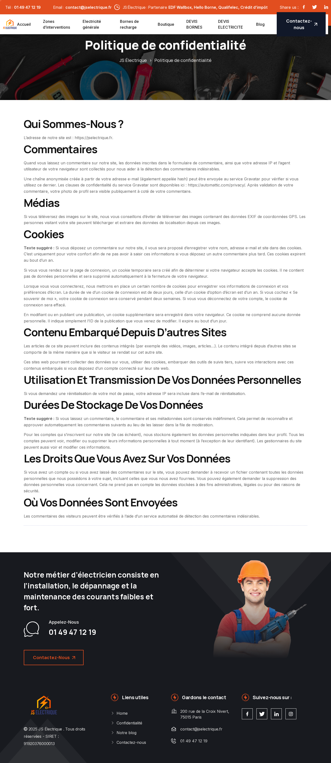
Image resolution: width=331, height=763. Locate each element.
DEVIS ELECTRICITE (230, 24)
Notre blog (126, 732)
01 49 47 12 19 (27, 7)
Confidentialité (129, 723)
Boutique (166, 24)
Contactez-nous (299, 24)
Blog (260, 24)
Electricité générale (92, 24)
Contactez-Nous (51, 657)
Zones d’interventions (56, 24)
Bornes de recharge (129, 24)
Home (122, 713)
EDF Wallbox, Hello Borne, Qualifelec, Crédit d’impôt (218, 7)
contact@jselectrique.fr (88, 7)
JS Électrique (50, 729)
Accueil (24, 24)
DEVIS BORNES (194, 24)
